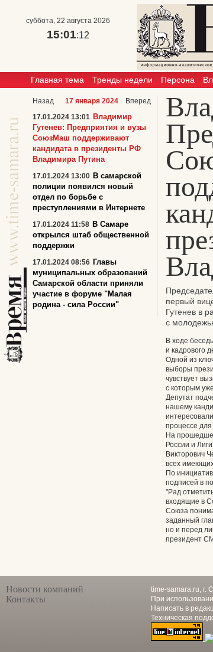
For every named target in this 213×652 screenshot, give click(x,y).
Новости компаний (44, 589)
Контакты (26, 599)
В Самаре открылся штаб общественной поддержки (91, 235)
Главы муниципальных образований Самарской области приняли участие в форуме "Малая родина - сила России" (90, 283)
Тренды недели (122, 79)
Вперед (138, 101)
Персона (178, 79)
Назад (43, 101)
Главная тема (57, 79)
